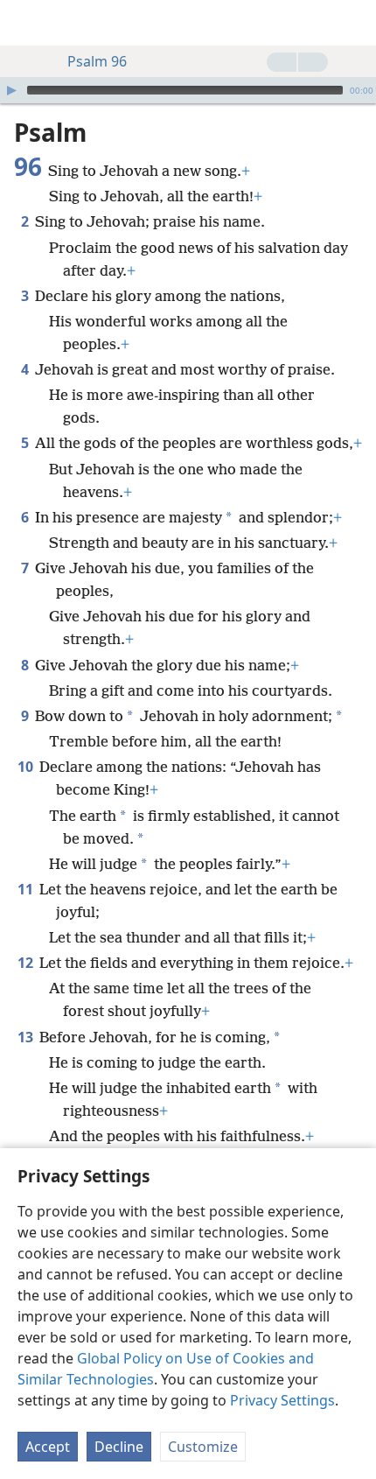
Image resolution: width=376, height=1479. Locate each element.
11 (26, 889)
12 (26, 962)
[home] (26, 23)
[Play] (11, 90)
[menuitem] (26, 23)
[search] (354, 23)
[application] (188, 90)
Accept (47, 1446)
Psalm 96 (97, 61)
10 (26, 766)
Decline (118, 1446)
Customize (203, 1446)
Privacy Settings (282, 1400)
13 (26, 1037)
